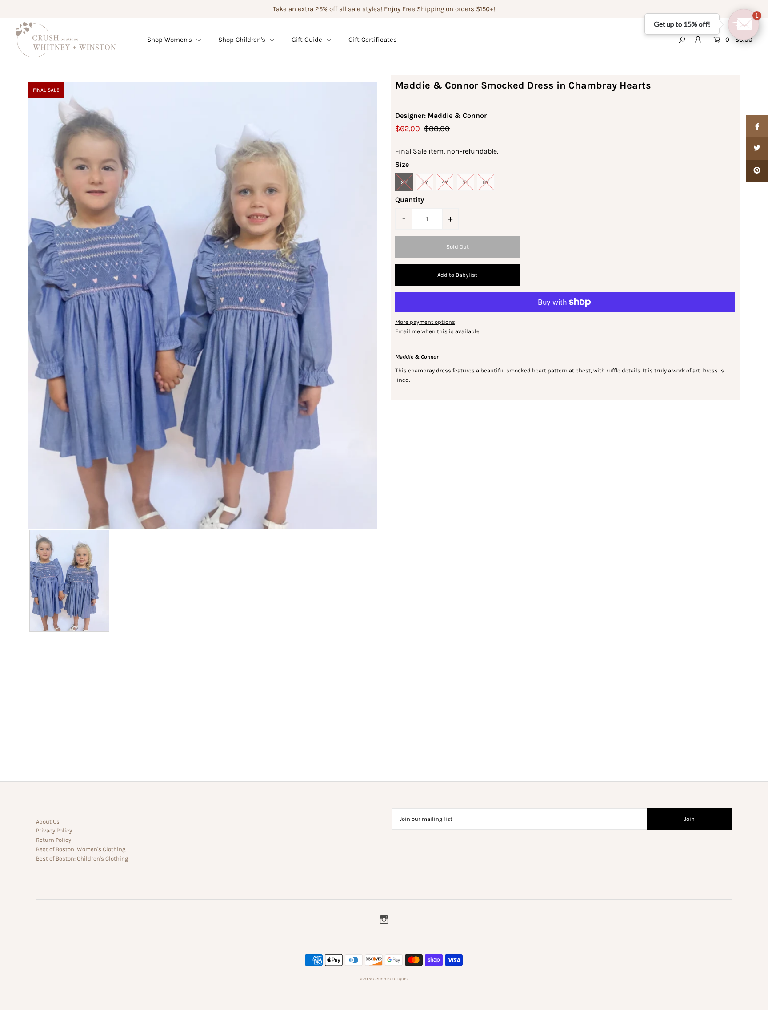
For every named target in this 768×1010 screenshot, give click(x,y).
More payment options (425, 322)
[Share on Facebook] (757, 126)
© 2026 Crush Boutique (383, 979)
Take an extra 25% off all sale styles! (327, 9)
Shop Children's (242, 40)
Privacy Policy (54, 830)
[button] (743, 24)
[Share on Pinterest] (757, 171)
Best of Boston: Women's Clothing (80, 849)
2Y (404, 182)
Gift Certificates (372, 40)
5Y (465, 182)
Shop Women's (170, 40)
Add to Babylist (457, 274)
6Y (486, 182)
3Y (424, 182)
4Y (445, 182)
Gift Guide (308, 40)
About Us (48, 821)
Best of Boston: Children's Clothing (82, 858)
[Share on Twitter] (757, 148)
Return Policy (53, 839)
